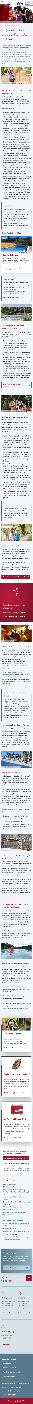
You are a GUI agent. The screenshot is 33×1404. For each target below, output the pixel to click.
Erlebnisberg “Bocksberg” (12, 160)
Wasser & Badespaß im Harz (12, 1207)
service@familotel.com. (22, 1170)
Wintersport (7, 1234)
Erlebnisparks (16, 115)
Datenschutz (23, 1383)
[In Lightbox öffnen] (16, 76)
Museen (6, 1228)
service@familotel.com (12, 291)
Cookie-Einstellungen (8, 1395)
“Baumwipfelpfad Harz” (11, 171)
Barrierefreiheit (6, 1391)
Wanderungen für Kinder (10, 429)
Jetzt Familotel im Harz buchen (14, 1158)
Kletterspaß (7, 1210)
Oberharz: (16, 1237)
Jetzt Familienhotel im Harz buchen (15, 577)
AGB (13, 1383)
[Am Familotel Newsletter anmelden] (27, 1268)
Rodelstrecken (6, 864)
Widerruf (17, 1391)
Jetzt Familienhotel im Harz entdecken (12, 385)
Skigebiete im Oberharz (15, 809)
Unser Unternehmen (15, 1387)
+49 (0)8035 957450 (22, 1168)
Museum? (11, 657)
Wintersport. (25, 731)
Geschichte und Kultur (11, 1197)
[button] (16, 1401)
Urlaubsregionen (9, 25)
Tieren (8, 144)
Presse (3, 1387)
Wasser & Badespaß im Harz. (15, 349)
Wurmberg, (15, 791)
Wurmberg (24, 1237)
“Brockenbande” (12, 210)
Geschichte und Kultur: (11, 176)
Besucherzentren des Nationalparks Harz (11, 674)
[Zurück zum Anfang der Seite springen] (29, 1278)
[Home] (2, 25)
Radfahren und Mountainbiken (17, 366)
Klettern (12, 357)
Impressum (5, 1383)
